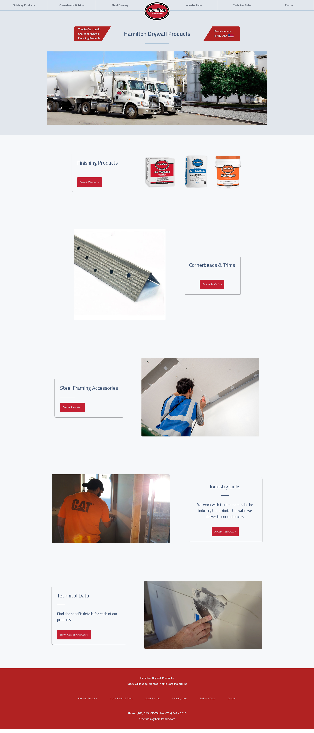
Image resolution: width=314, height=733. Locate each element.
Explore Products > (89, 182)
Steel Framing (120, 5)
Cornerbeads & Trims (71, 5)
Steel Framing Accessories (89, 388)
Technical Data (242, 5)
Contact (290, 5)
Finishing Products (24, 5)
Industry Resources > (225, 531)
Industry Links (194, 5)
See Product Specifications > (74, 634)
